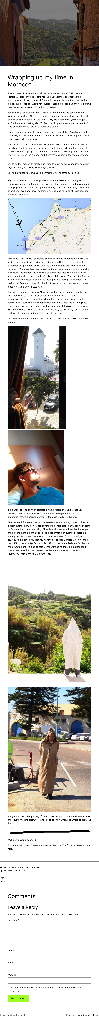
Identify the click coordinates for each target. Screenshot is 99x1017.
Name (12, 950)
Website (12, 975)
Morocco (35, 867)
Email (11, 962)
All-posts (26, 867)
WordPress (93, 1015)
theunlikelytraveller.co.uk (13, 1015)
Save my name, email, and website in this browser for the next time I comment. (46, 989)
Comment (13, 920)
